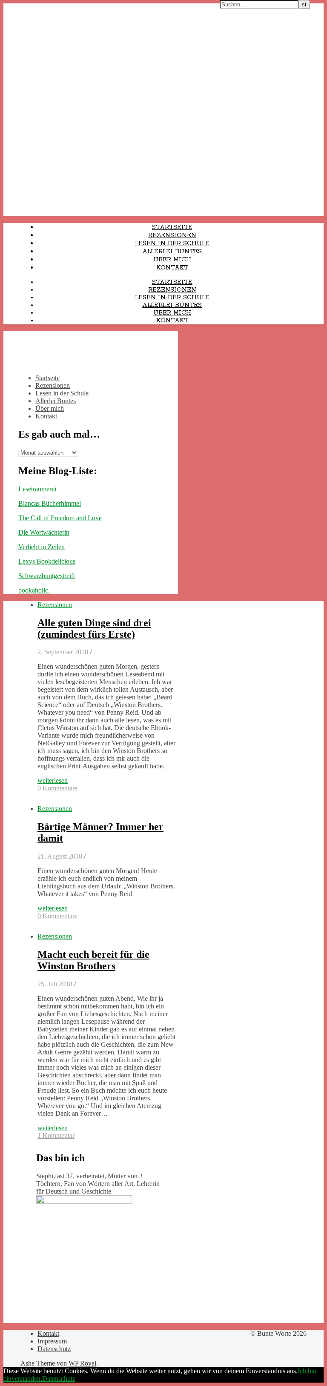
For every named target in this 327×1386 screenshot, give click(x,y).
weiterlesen (52, 780)
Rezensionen (172, 235)
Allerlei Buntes (172, 251)
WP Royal (82, 1363)
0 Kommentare (57, 788)
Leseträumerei (37, 489)
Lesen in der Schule (172, 243)
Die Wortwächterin (43, 532)
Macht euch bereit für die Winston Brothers (93, 960)
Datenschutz (54, 1348)
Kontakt (172, 268)
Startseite (172, 227)
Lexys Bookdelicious (46, 561)
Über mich (172, 259)
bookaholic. (34, 590)
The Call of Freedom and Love (60, 517)
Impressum (52, 1341)
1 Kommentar (56, 1135)
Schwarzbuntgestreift (46, 575)
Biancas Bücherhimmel (49, 503)
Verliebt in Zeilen (41, 546)
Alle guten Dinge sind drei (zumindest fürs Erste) (94, 628)
